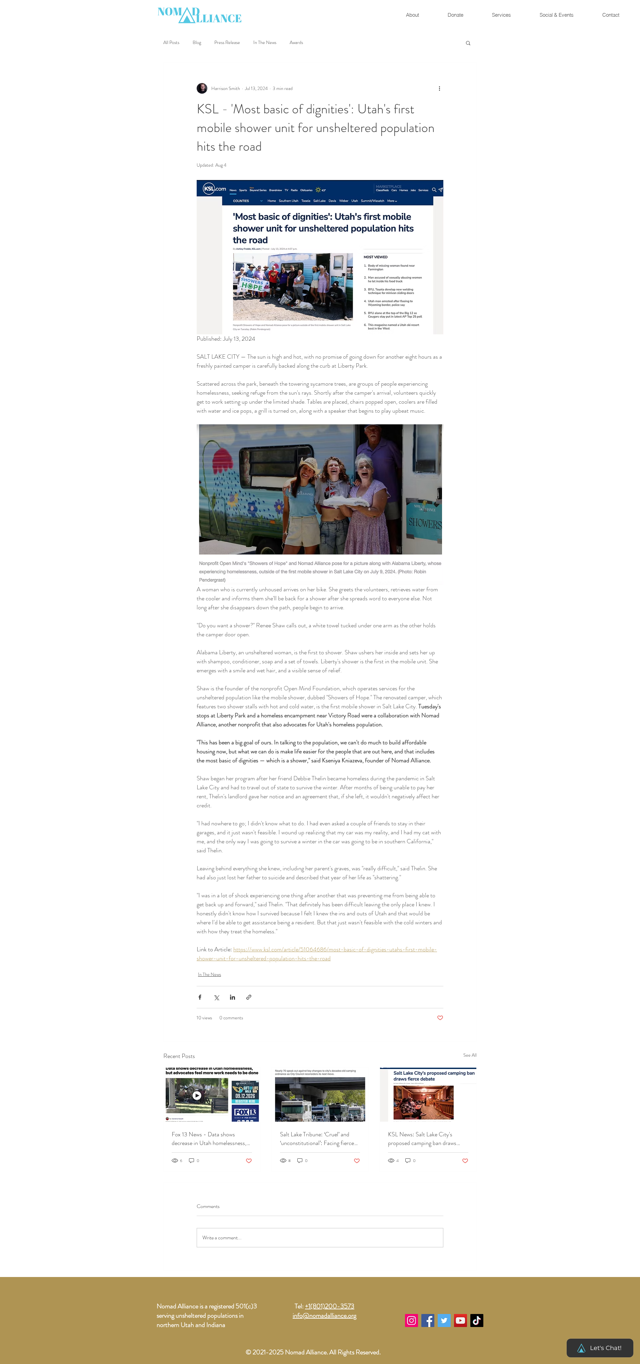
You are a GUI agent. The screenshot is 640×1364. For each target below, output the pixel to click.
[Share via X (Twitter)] (216, 997)
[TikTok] (476, 1320)
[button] (556, 15)
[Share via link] (249, 997)
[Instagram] (411, 1320)
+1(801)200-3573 (329, 1306)
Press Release (227, 42)
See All (470, 1055)
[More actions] (439, 88)
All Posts (171, 42)
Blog (197, 42)
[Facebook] (427, 1320)
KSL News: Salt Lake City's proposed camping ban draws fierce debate (422, 1138)
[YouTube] (460, 1320)
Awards (296, 42)
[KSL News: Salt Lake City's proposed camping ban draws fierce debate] (428, 1095)
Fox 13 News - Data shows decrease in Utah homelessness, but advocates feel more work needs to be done (209, 1138)
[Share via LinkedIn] (232, 997)
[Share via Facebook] (200, 997)
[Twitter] (444, 1320)
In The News (264, 42)
